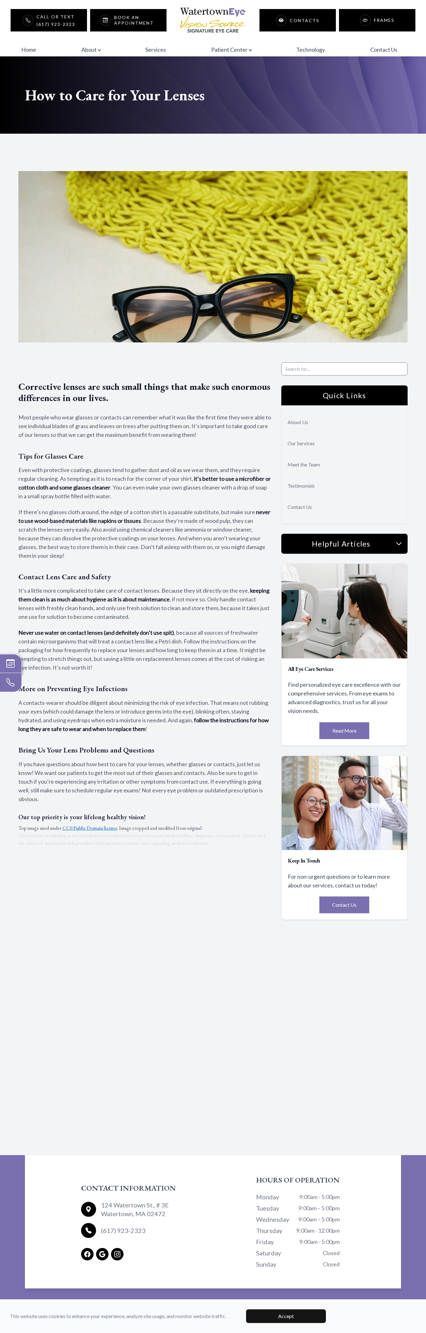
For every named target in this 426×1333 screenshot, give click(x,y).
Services (155, 49)
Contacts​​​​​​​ (304, 20)
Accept (286, 1316)
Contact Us (383, 49)
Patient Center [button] (229, 49)
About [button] (89, 49)
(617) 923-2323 (123, 1230)
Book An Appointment (134, 20)
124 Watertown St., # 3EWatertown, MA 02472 (135, 1209)
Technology (310, 49)
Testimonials (301, 486)
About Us (298, 422)
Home (28, 49)
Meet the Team (304, 464)
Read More (344, 730)
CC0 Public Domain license (89, 828)
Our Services (301, 443)
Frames (384, 20)
